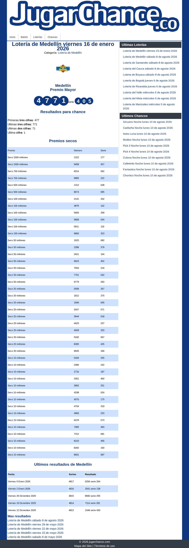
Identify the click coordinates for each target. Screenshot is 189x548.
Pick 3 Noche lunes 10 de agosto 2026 (146, 145)
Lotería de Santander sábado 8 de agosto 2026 (151, 62)
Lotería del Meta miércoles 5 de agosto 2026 (149, 98)
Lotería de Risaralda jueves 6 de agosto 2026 (150, 86)
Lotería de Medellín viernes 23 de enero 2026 (150, 50)
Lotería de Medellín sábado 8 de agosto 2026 (150, 56)
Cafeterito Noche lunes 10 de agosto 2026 (148, 163)
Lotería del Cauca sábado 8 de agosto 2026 (149, 68)
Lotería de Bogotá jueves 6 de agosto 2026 (148, 80)
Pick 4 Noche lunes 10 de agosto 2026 (146, 151)
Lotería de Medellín (70, 52)
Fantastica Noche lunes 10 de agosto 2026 (148, 169)
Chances (52, 37)
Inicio (12, 37)
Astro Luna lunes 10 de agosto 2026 (144, 133)
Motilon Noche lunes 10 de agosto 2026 (146, 139)
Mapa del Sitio (83, 545)
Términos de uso (104, 545)
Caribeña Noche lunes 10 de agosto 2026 (148, 127)
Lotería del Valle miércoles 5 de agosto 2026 (149, 92)
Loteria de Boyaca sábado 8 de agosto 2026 (149, 74)
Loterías (37, 37)
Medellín (63, 85)
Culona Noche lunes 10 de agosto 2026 (146, 157)
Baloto (24, 37)
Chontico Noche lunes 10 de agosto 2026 (148, 175)
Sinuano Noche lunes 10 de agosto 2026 (147, 121)
